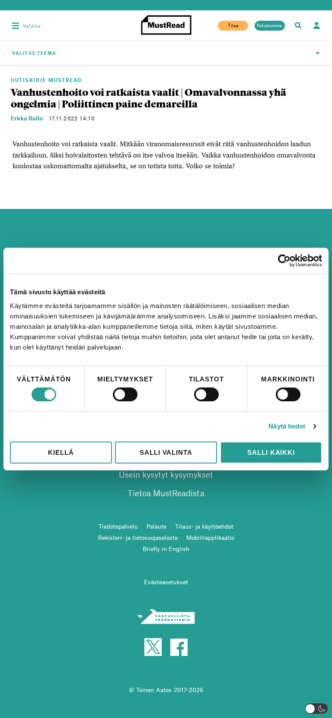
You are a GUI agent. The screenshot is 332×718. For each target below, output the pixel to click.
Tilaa (233, 25)
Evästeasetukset (166, 582)
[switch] (125, 394)
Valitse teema (34, 53)
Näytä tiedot (286, 426)
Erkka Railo (27, 118)
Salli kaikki (270, 452)
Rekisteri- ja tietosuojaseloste (138, 537)
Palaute (156, 526)
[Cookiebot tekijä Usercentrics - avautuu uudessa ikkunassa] (284, 260)
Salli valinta (166, 452)
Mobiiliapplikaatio (210, 537)
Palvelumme (269, 25)
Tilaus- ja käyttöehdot (204, 526)
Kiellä (60, 452)
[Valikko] (15, 25)
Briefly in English (166, 548)
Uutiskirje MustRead (46, 80)
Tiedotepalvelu (118, 526)
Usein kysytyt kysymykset (166, 474)
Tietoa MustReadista (166, 493)
